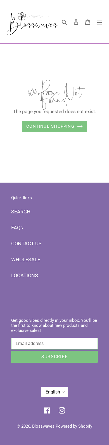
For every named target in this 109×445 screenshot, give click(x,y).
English (53, 392)
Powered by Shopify (74, 426)
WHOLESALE (25, 259)
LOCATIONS (24, 275)
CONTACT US (26, 243)
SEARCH (20, 212)
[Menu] (99, 21)
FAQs (17, 227)
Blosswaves (43, 426)
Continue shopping (50, 126)
